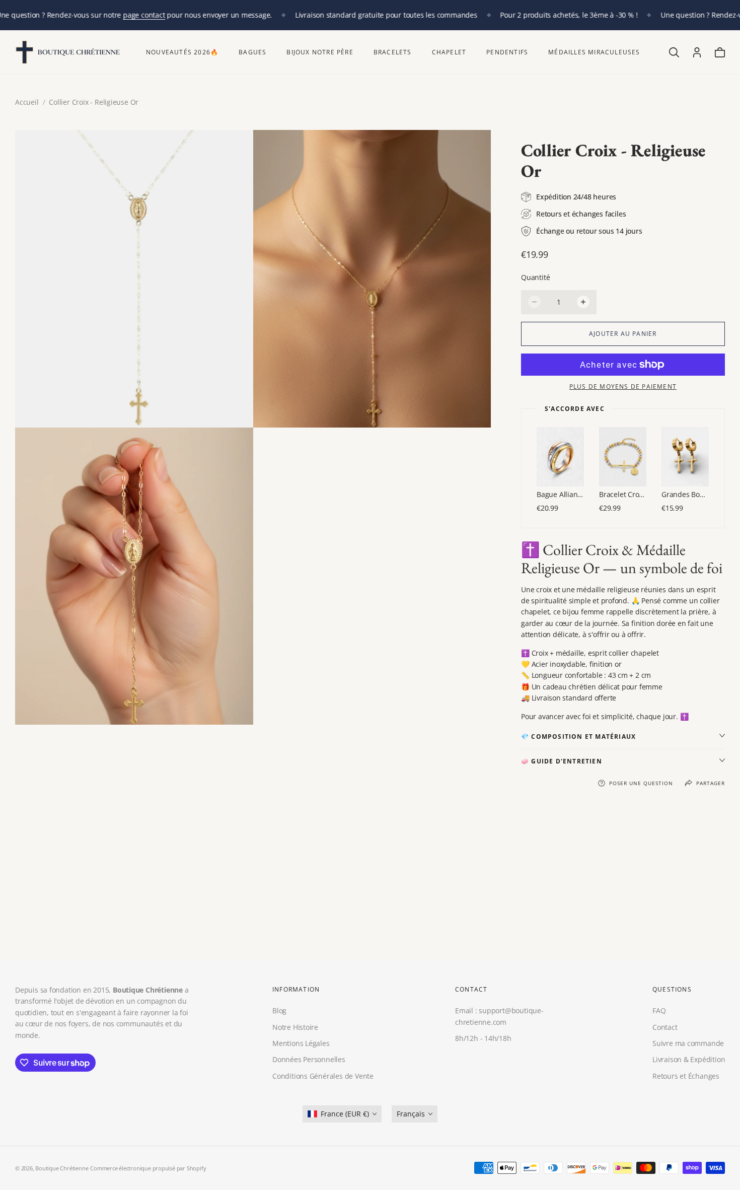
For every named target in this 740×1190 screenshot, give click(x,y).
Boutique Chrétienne (61, 1168)
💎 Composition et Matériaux (578, 736)
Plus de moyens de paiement (623, 386)
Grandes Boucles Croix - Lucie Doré (685, 494)
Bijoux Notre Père (319, 52)
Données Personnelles (308, 1060)
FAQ (658, 1011)
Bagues (252, 52)
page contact (144, 15)
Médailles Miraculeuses (594, 52)
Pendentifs (507, 52)
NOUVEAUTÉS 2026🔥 (182, 52)
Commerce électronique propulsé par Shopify (148, 1168)
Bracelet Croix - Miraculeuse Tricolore (622, 494)
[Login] (697, 52)
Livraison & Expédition (688, 1060)
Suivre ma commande (688, 1043)
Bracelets (393, 52)
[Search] (674, 52)
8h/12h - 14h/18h (483, 1038)
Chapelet (449, 52)
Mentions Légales (301, 1043)
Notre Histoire (295, 1027)
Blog (279, 1011)
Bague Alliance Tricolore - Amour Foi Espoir (560, 494)
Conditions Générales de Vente (323, 1076)
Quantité (535, 277)
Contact (665, 1027)
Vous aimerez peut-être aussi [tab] (370, 885)
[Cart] (720, 52)
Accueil (27, 102)
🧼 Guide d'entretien (561, 761)
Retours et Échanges (685, 1076)
